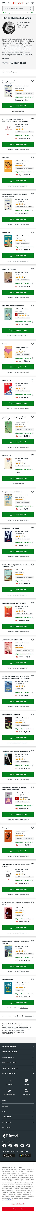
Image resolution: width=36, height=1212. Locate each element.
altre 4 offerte (24, 520)
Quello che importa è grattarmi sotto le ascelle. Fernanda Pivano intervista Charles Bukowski (16, 677)
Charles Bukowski (22, 86)
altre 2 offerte (24, 1008)
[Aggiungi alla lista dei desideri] (32, 81)
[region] (18, 1186)
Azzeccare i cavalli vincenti (12, 640)
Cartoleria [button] (6, 1122)
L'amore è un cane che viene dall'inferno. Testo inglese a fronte (15, 120)
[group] (18, 12)
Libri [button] (4, 1101)
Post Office (6, 380)
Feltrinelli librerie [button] (9, 1047)
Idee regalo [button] (6, 1128)
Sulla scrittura (7, 980)
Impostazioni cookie (18, 1204)
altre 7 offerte (24, 261)
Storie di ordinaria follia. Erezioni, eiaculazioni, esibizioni (14, 789)
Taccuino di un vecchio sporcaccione (16, 751)
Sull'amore (6, 158)
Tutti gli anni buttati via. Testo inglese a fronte (16, 865)
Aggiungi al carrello (19, 106)
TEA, (16, 238)
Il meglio (5, 828)
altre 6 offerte (24, 149)
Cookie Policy (8, 1200)
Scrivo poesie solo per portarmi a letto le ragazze (14, 82)
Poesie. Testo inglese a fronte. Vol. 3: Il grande (16, 942)
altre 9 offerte (24, 820)
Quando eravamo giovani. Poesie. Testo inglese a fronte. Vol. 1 (14, 418)
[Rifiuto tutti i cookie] (33, 1164)
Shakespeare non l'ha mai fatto (14, 603)
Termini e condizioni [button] (10, 1068)
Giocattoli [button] (6, 1117)
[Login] (9, 3)
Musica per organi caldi (11, 715)
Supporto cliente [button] (9, 1063)
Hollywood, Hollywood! (10, 528)
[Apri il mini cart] (32, 3)
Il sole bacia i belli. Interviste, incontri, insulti (16, 904)
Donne (4, 344)
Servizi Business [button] (8, 1057)
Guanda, (17, 126)
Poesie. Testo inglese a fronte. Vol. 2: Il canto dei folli (16, 566)
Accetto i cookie (18, 1209)
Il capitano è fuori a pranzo (12, 492)
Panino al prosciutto (10, 269)
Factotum (6, 233)
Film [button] (3, 1112)
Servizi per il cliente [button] (9, 1052)
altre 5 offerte (24, 556)
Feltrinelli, (18, 88)
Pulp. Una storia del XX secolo (13, 306)
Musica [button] (5, 1106)
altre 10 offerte (24, 409)
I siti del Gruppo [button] (8, 1073)
